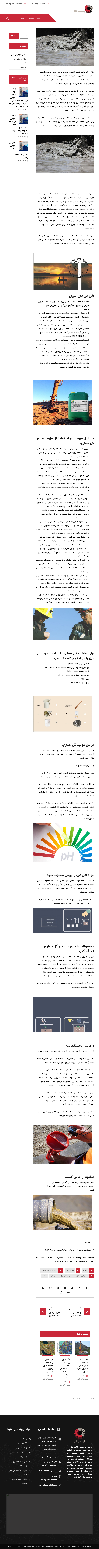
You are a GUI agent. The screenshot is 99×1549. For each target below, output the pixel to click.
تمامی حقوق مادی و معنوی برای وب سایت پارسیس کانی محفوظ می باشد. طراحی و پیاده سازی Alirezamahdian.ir (49, 1546)
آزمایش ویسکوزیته (81, 1276)
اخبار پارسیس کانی (18, 54)
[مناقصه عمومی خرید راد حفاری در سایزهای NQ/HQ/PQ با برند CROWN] (23, 119)
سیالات (44, 1276)
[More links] (13, 18)
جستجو (14, 35)
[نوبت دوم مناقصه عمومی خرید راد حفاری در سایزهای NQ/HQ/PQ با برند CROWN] (23, 92)
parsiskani (43, 1485)
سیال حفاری (53, 1276)
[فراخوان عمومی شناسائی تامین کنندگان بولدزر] (23, 146)
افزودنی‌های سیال (66, 1276)
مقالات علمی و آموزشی (49, 1270)
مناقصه (23, 67)
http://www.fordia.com (83, 1250)
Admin (85, 1270)
